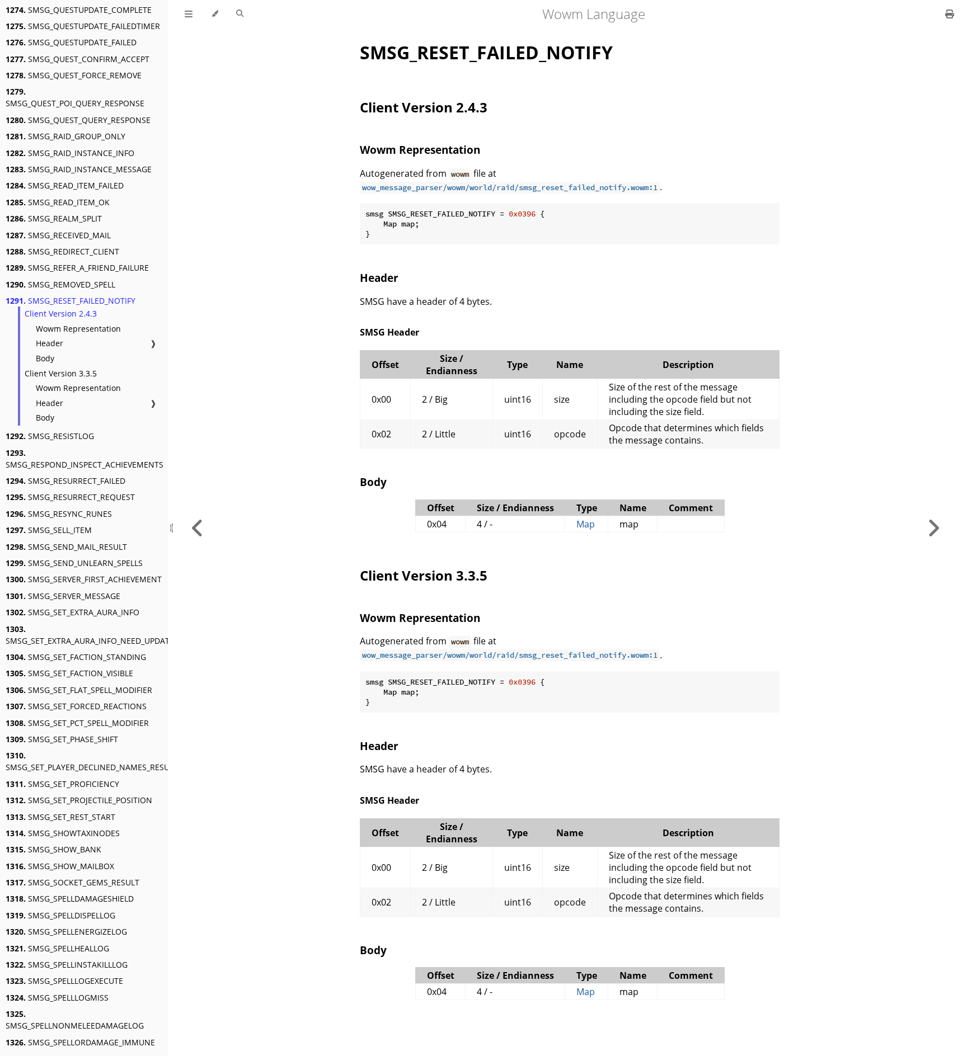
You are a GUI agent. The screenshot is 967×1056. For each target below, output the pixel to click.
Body (45, 358)
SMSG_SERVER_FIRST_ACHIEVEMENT (84, 579)
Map (585, 524)
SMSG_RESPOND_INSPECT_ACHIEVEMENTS (84, 458)
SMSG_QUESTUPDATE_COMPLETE (79, 9)
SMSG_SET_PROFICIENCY (62, 784)
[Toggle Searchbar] (239, 14)
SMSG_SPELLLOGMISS (57, 997)
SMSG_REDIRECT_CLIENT (62, 251)
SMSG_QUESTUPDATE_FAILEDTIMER (83, 26)
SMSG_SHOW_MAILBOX (60, 866)
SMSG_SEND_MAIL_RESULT (66, 546)
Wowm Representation (78, 328)
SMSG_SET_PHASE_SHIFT (62, 739)
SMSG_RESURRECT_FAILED (65, 480)
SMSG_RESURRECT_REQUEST (70, 497)
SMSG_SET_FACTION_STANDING (76, 657)
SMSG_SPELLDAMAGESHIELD (70, 898)
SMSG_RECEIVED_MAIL (58, 235)
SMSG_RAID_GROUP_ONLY (65, 136)
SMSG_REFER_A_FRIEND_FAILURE (77, 267)
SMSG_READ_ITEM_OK (58, 202)
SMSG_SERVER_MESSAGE (63, 596)
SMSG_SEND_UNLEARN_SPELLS (74, 563)
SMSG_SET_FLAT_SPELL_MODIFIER (79, 690)
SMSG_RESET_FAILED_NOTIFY (70, 300)
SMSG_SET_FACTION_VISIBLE (69, 673)
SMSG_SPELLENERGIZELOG (66, 931)
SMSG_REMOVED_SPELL (60, 284)
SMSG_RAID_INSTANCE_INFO (70, 153)
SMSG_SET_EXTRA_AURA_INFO (72, 612)
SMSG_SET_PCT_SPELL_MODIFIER (77, 723)
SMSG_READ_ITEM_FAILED (65, 185)
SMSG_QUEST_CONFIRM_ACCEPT (77, 59)
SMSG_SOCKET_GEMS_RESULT (72, 882)
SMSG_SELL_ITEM (49, 530)
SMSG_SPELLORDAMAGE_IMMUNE (80, 1042)
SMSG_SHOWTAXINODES (63, 833)
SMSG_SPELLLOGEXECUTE (64, 980)
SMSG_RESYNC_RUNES (59, 513)
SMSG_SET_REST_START (60, 817)
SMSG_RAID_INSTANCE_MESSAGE (79, 169)
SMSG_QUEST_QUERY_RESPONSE (78, 120)
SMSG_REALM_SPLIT (54, 218)
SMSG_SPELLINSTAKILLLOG (67, 964)
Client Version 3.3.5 (61, 373)
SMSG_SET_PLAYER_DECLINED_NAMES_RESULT (92, 761)
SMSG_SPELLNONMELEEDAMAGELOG (75, 1019)
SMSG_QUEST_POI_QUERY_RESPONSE (75, 97)
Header (49, 343)
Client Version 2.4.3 (61, 313)
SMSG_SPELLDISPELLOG (60, 915)
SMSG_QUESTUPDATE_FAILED (71, 42)
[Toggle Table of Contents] (188, 14)
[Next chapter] (933, 528)
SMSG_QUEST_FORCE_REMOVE (74, 75)
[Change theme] (214, 14)
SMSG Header (389, 332)
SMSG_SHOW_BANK (53, 849)
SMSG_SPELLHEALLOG (57, 948)
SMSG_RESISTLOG (50, 436)
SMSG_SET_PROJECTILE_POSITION (79, 800)
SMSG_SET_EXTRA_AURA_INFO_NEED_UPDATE (90, 635)
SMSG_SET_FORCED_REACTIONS (76, 706)
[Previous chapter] (197, 528)
